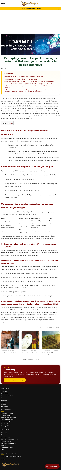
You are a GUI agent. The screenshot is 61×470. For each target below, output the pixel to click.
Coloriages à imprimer (7, 426)
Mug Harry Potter (5, 424)
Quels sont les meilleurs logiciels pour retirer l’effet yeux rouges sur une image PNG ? (31, 83)
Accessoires (4, 394)
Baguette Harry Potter (7, 413)
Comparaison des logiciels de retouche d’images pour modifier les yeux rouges (28, 81)
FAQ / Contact (5, 435)
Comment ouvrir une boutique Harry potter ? (8, 351)
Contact (3, 459)
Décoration (4, 400)
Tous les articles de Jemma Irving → (14, 380)
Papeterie (3, 404)
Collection (4, 398)
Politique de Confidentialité (8, 443)
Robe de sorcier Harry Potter (8, 417)
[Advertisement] (30, 22)
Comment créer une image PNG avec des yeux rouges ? (21, 79)
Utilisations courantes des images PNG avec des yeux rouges (23, 76)
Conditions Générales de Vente (9, 439)
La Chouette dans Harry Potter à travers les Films (29, 351)
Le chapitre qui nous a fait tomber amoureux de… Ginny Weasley (50, 352)
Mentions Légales (6, 441)
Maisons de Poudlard (7, 396)
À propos (3, 445)
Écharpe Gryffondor (6, 415)
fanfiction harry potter (33, 359)
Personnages (4, 406)
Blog (2, 449)
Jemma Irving (9, 370)
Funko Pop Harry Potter (7, 419)
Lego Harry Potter (6, 421)
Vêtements (4, 391)
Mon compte (4, 432)
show (10, 123)
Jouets (3, 402)
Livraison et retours (6, 437)
